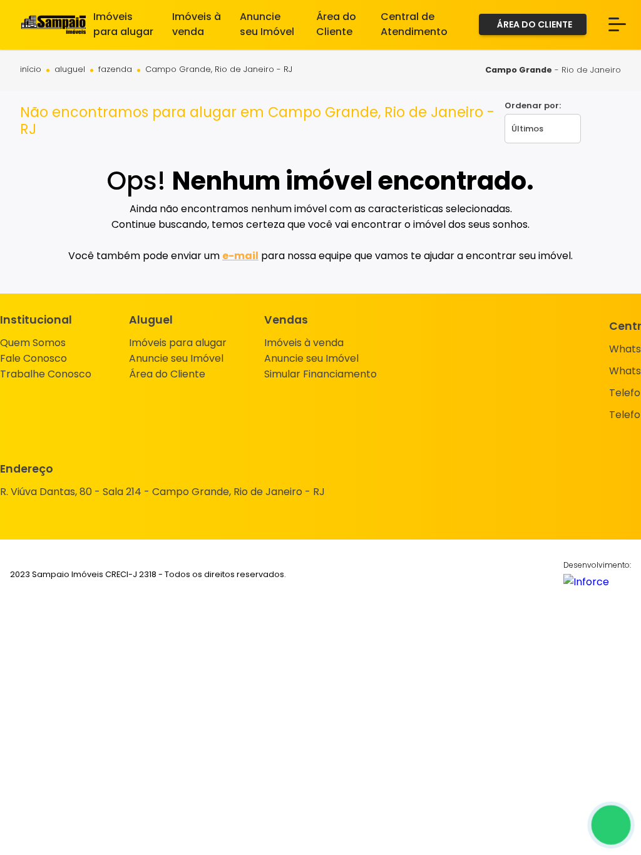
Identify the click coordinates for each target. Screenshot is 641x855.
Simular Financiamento (320, 374)
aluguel (69, 70)
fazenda (115, 70)
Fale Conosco (33, 358)
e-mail (240, 255)
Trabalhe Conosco (45, 374)
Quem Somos (33, 342)
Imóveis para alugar (178, 342)
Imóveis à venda (304, 342)
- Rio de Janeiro (553, 69)
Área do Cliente (167, 374)
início (30, 70)
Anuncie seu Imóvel (176, 358)
